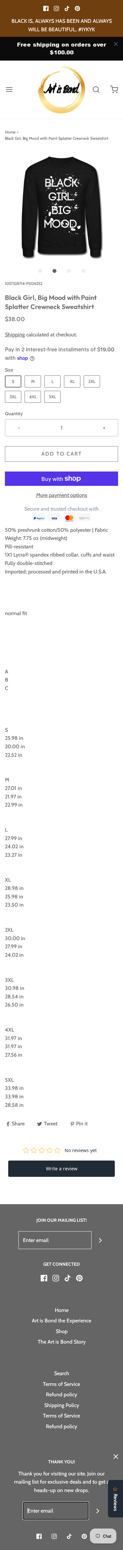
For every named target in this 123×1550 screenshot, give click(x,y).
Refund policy (61, 1394)
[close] (116, 44)
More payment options (61, 495)
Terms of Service (61, 1384)
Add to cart (61, 454)
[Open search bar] (96, 90)
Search (61, 1373)
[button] (61, 207)
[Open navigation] (9, 90)
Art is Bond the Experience (61, 1321)
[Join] (101, 1240)
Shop (62, 1331)
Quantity (14, 413)
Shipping (15, 334)
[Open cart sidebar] (114, 90)
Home (10, 132)
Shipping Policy (61, 1405)
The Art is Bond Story (62, 1342)
